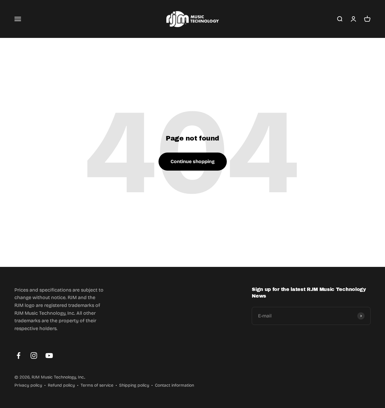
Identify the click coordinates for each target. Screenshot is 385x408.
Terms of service (97, 385)
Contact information (174, 385)
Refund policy (61, 385)
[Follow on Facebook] (18, 355)
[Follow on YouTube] (49, 355)
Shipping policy (134, 385)
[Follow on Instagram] (34, 355)
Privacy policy (28, 385)
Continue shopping (193, 161)
